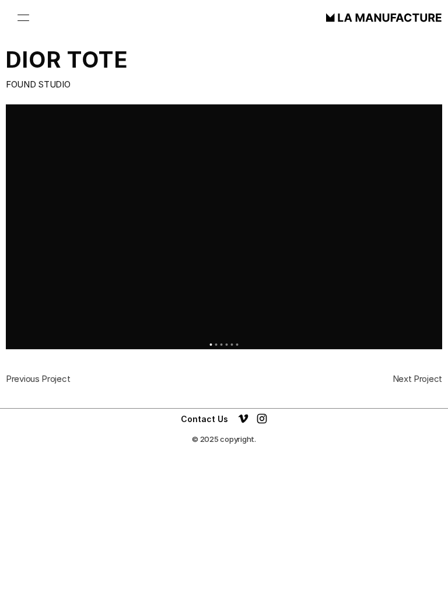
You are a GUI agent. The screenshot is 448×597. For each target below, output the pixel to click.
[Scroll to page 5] (232, 344)
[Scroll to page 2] (216, 344)
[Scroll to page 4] (226, 344)
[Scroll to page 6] (238, 344)
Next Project (417, 378)
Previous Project (38, 378)
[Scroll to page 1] (210, 344)
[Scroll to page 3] (221, 344)
